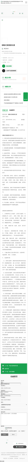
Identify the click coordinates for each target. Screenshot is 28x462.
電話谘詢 (25, 99)
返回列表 (7, 368)
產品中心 (16, 13)
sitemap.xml (22, 458)
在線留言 (12, 110)
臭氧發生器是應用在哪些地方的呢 (12, 94)
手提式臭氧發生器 (13, 365)
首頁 (11, 13)
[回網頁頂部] (26, 94)
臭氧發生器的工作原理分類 (10, 97)
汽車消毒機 (11, 371)
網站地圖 (2, 461)
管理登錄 (16, 458)
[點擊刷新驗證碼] (8, 428)
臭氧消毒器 (6, 100)
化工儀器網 (10, 458)
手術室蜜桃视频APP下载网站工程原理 (13, 103)
